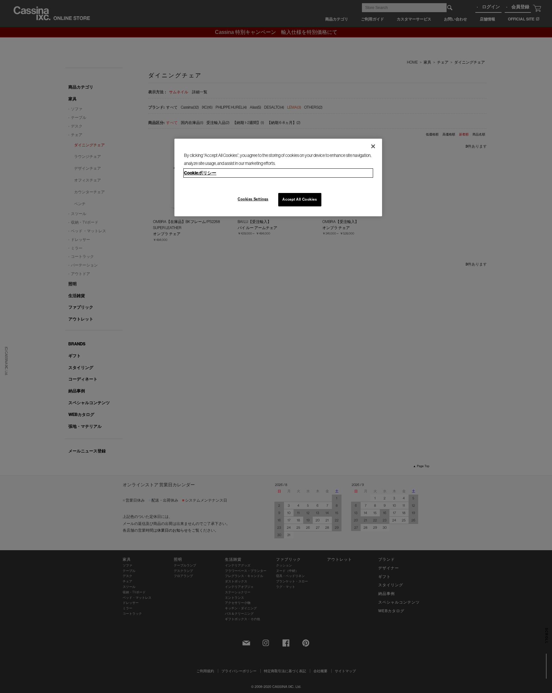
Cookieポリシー (200, 173)
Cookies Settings (253, 199)
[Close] (373, 146)
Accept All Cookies (299, 199)
